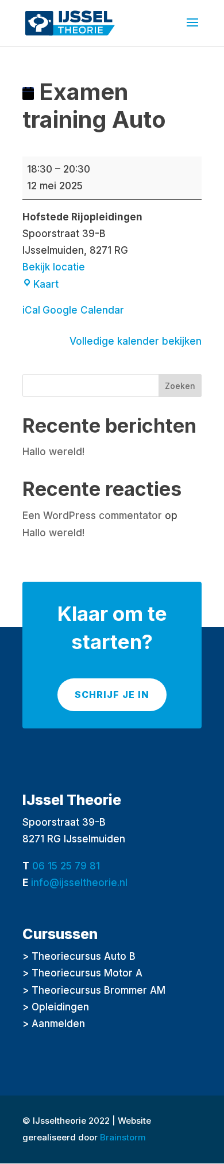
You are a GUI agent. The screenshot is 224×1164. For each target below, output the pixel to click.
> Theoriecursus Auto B (79, 956)
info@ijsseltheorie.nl (79, 882)
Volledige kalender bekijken (135, 341)
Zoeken (180, 386)
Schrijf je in (112, 694)
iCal (31, 310)
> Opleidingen (55, 1007)
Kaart (46, 284)
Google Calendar (83, 310)
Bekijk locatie (53, 267)
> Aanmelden (53, 1023)
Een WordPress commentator (92, 515)
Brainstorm (123, 1137)
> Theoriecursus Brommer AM (93, 990)
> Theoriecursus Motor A (82, 973)
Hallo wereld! (53, 451)
